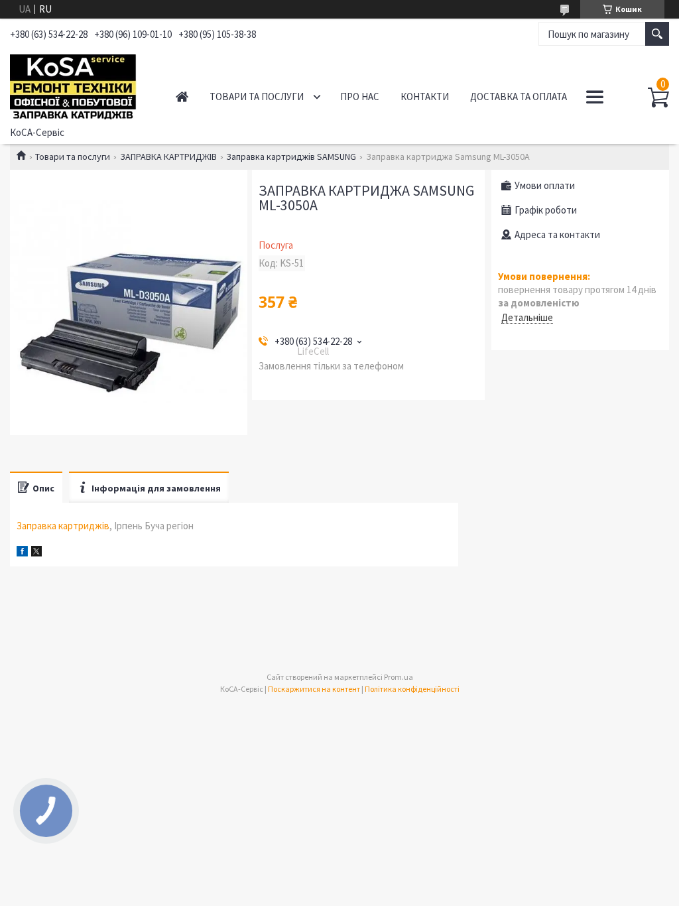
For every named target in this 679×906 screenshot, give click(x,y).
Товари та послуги (257, 96)
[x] (36, 553)
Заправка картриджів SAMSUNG (291, 156)
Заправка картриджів (63, 525)
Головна (182, 96)
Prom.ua (398, 677)
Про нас (359, 96)
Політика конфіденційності (412, 689)
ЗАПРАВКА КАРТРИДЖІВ (168, 156)
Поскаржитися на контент (314, 689)
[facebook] (22, 553)
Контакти (425, 96)
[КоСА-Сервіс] (79, 85)
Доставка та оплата (518, 96)
